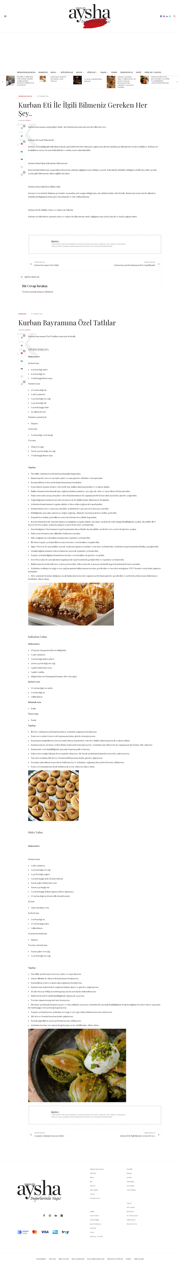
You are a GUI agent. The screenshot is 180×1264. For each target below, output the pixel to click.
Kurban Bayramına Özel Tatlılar (67, 322)
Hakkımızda (41, 1259)
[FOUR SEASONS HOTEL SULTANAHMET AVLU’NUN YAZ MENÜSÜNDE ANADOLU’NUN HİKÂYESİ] (111, 80)
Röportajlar (67, 72)
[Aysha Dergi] (90, 16)
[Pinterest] (61, 1215)
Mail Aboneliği (78, 1259)
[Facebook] (44, 1215)
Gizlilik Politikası (115, 1259)
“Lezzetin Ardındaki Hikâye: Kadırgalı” (59, 80)
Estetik (129, 1177)
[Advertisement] (90, 51)
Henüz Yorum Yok (32, 277)
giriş (42, 291)
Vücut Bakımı (131, 1190)
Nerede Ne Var (132, 1224)
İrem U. (28, 120)
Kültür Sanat (131, 1220)
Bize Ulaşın (139, 1259)
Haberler (43, 72)
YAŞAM (103, 72)
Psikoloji (93, 1228)
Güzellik (129, 1169)
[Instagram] (49, 1215)
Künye (128, 1259)
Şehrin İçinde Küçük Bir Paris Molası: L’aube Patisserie (25, 79)
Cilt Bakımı (130, 1181)
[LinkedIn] (55, 1215)
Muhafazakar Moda (26, 72)
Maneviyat (130, 1211)
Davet (92, 1232)
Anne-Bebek (94, 1216)
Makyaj (129, 1173)
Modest (92, 1186)
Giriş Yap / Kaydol (152, 72)
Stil (91, 1181)
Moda (92, 1177)
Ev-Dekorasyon (132, 1216)
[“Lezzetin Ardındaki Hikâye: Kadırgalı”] (44, 80)
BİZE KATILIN (64, 1259)
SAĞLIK (79, 72)
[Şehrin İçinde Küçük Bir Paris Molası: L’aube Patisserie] (9, 79)
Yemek (114, 72)
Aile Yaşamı (131, 1207)
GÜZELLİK (91, 72)
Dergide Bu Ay (126, 72)
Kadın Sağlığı (94, 1220)
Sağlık (29, 96)
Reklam (52, 1259)
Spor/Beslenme (95, 1224)
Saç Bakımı (130, 1186)
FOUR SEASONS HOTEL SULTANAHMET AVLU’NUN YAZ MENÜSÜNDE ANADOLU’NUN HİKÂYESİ (127, 80)
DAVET (138, 72)
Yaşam (129, 1203)
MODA (53, 72)
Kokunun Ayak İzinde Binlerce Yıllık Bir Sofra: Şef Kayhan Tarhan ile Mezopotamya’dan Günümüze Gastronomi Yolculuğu (93, 82)
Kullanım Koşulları (95, 1259)
